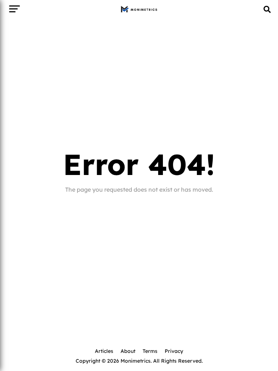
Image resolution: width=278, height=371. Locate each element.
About (128, 350)
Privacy (174, 350)
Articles (104, 350)
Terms (150, 350)
